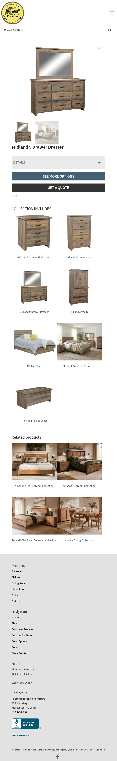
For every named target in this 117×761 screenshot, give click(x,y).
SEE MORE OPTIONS (58, 176)
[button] (100, 48)
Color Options (19, 641)
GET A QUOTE (58, 187)
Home (15, 617)
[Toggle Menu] (111, 12)
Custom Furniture (22, 635)
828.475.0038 (19, 712)
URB (14, 195)
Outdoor (16, 601)
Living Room (19, 589)
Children (16, 577)
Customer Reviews (22, 629)
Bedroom (17, 571)
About (15, 623)
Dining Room (19, 583)
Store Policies (19, 653)
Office (15, 595)
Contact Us (18, 647)
